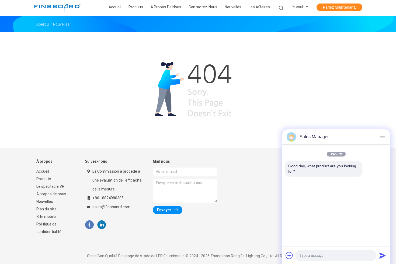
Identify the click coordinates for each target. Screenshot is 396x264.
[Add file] (289, 255)
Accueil (42, 171)
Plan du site (46, 209)
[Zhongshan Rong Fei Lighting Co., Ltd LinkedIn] (101, 225)
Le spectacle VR (50, 186)
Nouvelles (44, 201)
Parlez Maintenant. (339, 7)
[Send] (382, 255)
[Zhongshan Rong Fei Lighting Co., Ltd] (57, 8)
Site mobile (46, 216)
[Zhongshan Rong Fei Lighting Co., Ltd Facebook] (89, 225)
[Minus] (382, 137)
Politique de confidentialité (48, 228)
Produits (43, 179)
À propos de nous (51, 194)
